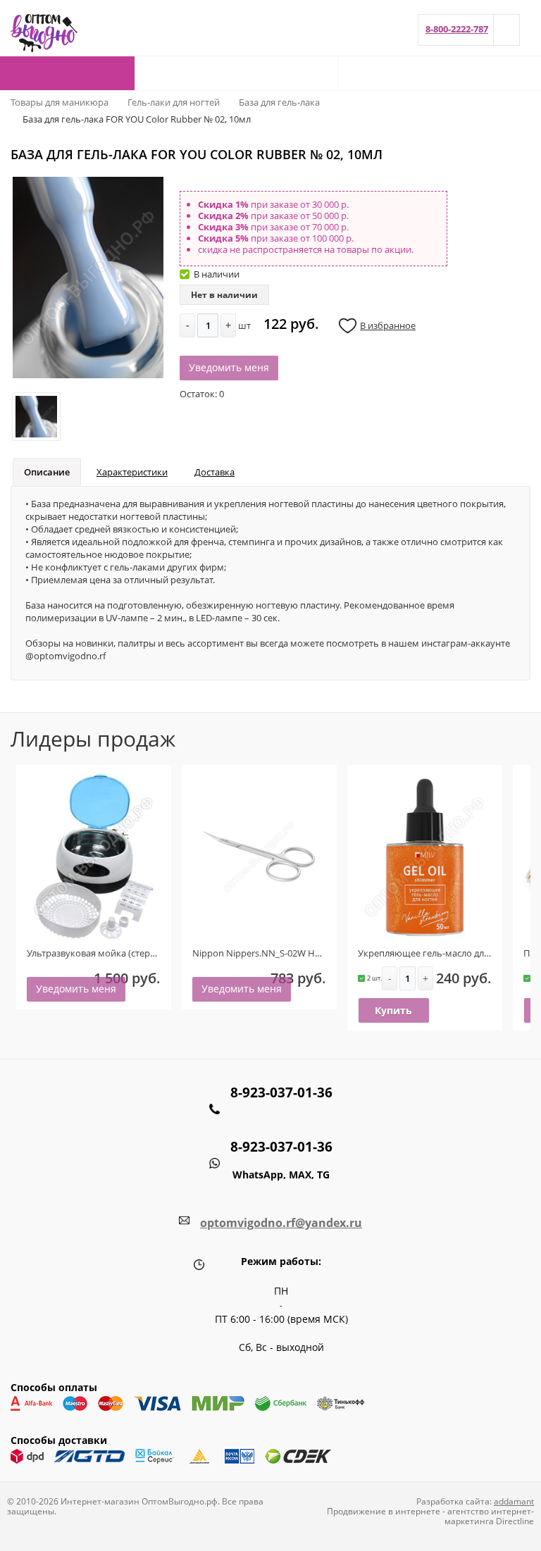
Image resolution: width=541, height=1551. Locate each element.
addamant (514, 1501)
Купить (393, 1010)
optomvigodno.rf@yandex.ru (281, 1223)
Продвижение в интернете (383, 1511)
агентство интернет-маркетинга (489, 1516)
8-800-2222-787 (456, 29)
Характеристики (132, 472)
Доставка (214, 472)
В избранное (388, 325)
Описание (47, 472)
